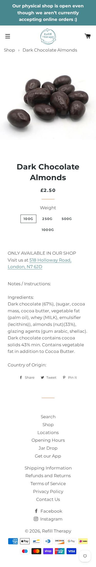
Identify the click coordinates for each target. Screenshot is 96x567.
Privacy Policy (48, 491)
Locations (48, 432)
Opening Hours (48, 440)
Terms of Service (48, 483)
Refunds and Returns (48, 475)
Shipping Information (48, 468)
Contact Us (48, 499)
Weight (48, 207)
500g (67, 219)
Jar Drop (48, 448)
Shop (9, 50)
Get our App (48, 456)
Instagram (50, 519)
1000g (48, 230)
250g (47, 219)
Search (48, 416)
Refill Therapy (56, 531)
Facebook (50, 511)
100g (28, 219)
